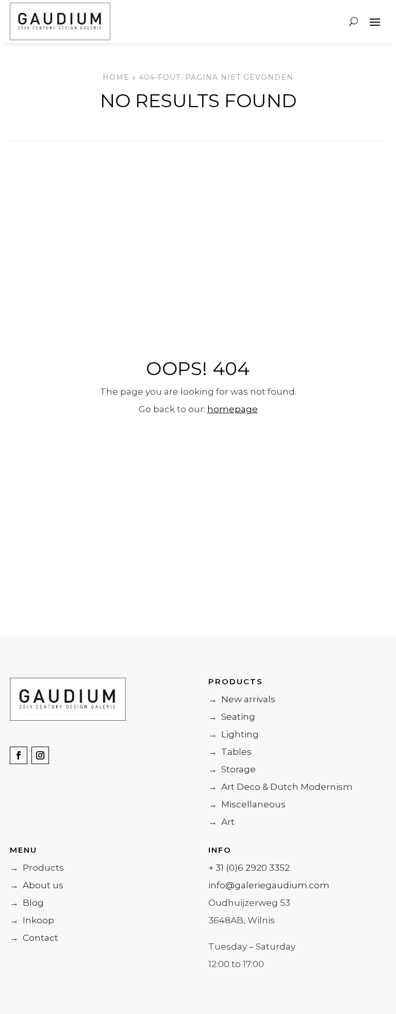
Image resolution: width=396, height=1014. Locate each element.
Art (221, 822)
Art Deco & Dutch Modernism (280, 787)
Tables (230, 752)
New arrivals (241, 699)
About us (36, 885)
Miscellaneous (247, 804)
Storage (232, 769)
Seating (231, 717)
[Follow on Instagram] (40, 755)
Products (37, 868)
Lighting (233, 734)
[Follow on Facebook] (18, 755)
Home (116, 77)
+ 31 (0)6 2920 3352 (249, 868)
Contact (34, 938)
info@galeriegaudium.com (268, 885)
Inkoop (32, 920)
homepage (232, 409)
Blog (27, 903)
